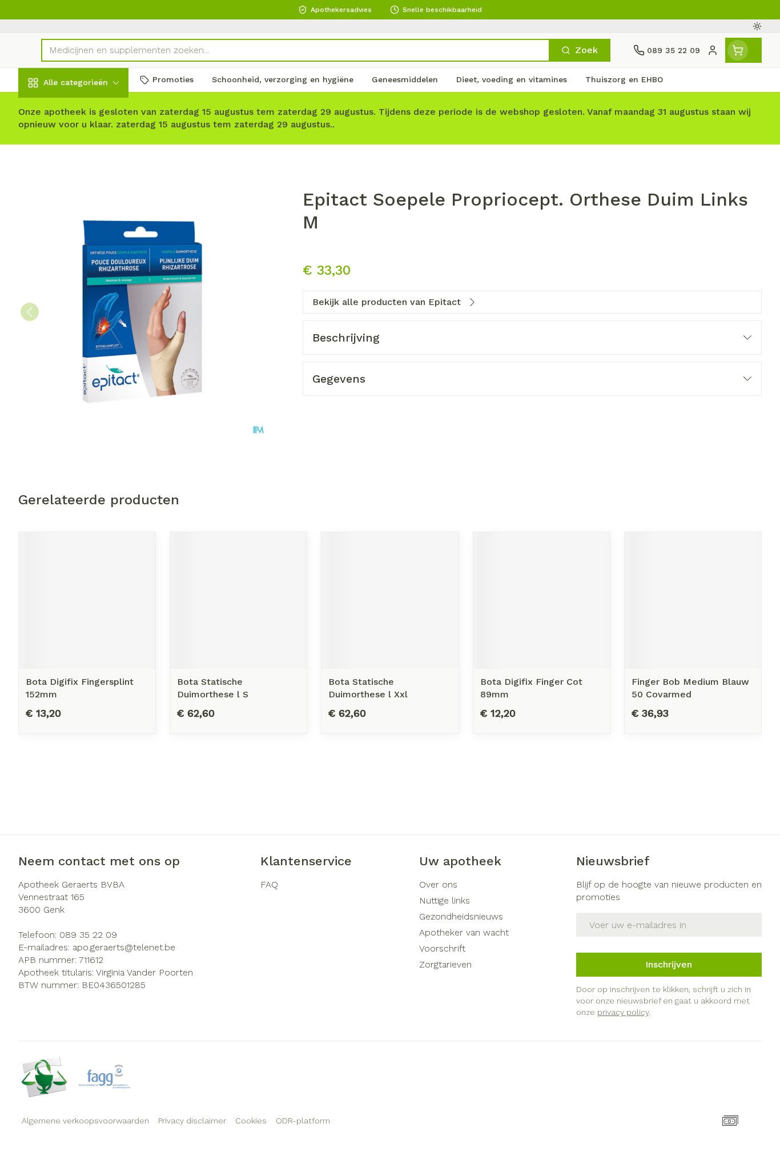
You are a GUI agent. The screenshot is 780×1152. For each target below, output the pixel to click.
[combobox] (295, 50)
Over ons (438, 884)
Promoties (50, 108)
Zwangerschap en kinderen (91, 226)
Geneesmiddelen (91, 385)
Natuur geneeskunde (91, 293)
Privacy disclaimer (192, 1120)
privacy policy (623, 1012)
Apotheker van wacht (464, 932)
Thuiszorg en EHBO (91, 324)
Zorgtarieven (445, 964)
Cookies (251, 1120)
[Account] (712, 50)
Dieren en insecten (91, 354)
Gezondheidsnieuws (461, 916)
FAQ (269, 884)
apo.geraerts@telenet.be (124, 947)
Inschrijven (668, 964)
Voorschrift (442, 948)
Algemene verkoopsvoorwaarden (85, 1120)
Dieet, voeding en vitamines (91, 185)
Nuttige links (444, 900)
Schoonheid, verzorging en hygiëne (91, 144)
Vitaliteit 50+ (91, 262)
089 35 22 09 (88, 934)
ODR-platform (303, 1120)
